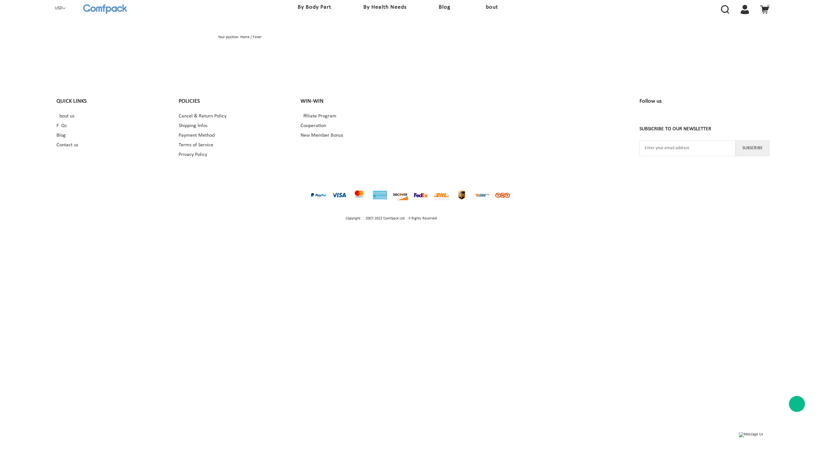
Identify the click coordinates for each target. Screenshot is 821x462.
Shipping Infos (193, 125)
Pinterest (685, 117)
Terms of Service (196, 145)
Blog (444, 7)
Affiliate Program (318, 116)
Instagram (665, 117)
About (490, 7)
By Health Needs (385, 7)
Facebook (645, 117)
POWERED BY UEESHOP (456, 218)
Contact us (67, 145)
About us (65, 116)
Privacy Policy (193, 154)
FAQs (61, 125)
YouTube (704, 117)
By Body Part (314, 7)
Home (245, 37)
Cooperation (313, 125)
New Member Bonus (321, 135)
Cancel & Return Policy (202, 116)
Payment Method (197, 135)
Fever (257, 37)
